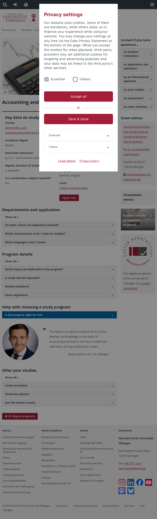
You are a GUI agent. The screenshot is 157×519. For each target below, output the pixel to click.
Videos (85, 79)
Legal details (67, 161)
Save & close (78, 119)
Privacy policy (89, 161)
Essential (58, 79)
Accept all (78, 96)
